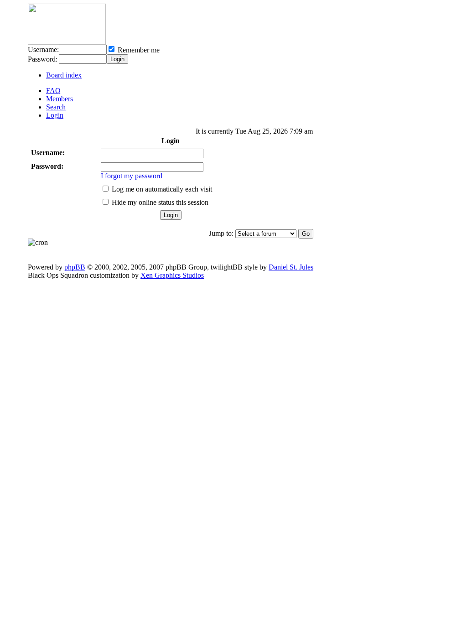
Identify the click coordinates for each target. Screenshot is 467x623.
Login (54, 115)
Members (59, 99)
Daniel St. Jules (291, 267)
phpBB (74, 267)
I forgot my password (131, 176)
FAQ (53, 90)
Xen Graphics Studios (172, 275)
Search (56, 107)
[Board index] (67, 42)
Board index (64, 75)
